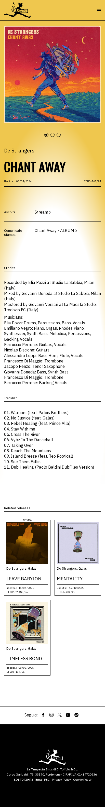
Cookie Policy (82, 779)
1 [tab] (48, 137)
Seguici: (31, 714)
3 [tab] (61, 137)
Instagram (51, 715)
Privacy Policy (61, 779)
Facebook (43, 715)
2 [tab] (55, 137)
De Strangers (19, 150)
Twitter (60, 715)
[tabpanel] (52, 74)
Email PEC (42, 779)
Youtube (68, 715)
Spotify (76, 715)
